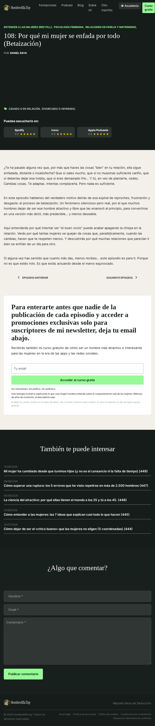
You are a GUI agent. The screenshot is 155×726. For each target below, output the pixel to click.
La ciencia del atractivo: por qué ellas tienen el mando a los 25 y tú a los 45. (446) (65, 500)
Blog (81, 5)
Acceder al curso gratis (77, 380)
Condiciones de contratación (136, 714)
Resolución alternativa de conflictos (132, 718)
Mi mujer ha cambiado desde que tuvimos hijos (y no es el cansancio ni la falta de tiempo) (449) (76, 471)
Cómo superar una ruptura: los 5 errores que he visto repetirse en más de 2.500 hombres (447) (76, 485)
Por (15, 52)
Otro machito (107, 7)
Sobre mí (92, 7)
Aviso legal (65, 714)
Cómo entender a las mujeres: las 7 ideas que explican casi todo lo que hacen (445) (67, 514)
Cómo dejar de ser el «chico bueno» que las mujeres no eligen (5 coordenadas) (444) (68, 529)
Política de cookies (108, 714)
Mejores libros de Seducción (132, 703)
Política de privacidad (84, 714)
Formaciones (47, 5)
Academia (132, 6)
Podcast (67, 5)
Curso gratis (149, 7)
